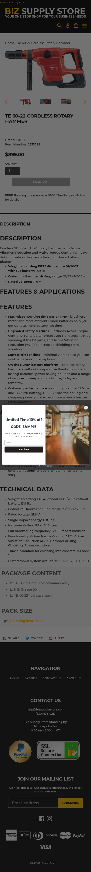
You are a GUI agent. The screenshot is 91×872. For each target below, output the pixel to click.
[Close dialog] (86, 408)
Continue (24, 449)
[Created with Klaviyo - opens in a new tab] (45, 466)
